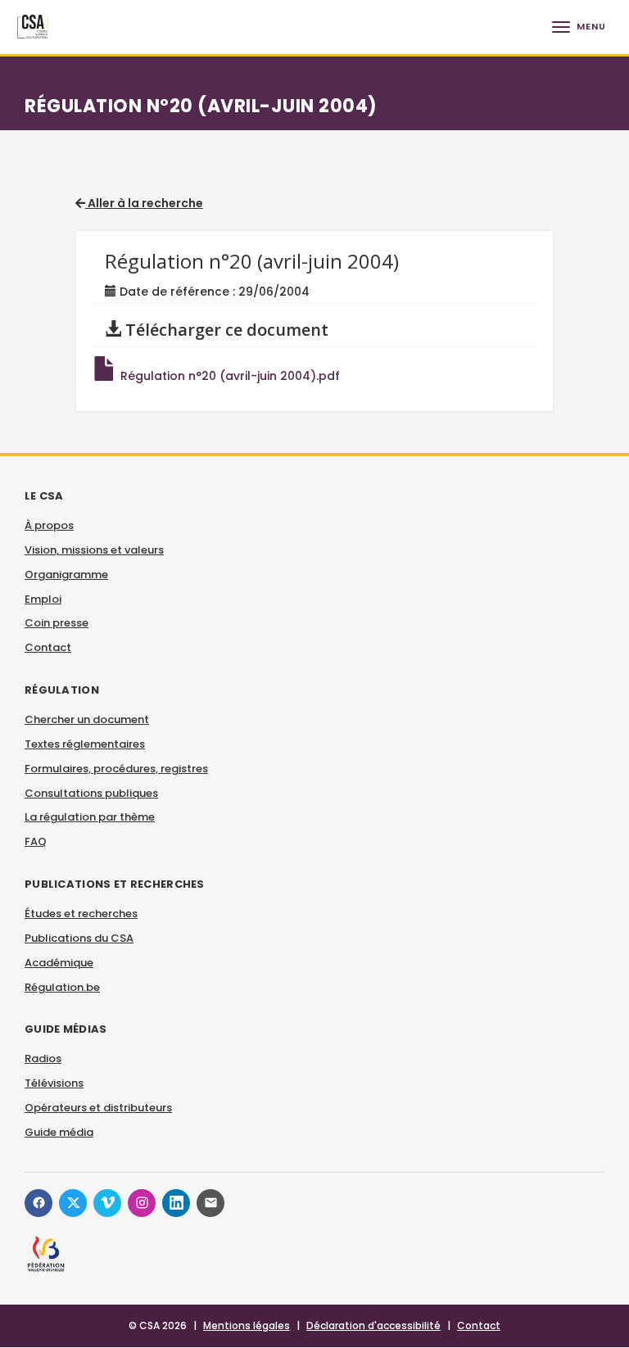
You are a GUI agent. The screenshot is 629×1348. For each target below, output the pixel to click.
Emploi (43, 599)
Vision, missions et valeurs (94, 550)
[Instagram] (142, 1203)
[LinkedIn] (176, 1203)
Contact (48, 647)
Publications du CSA (79, 938)
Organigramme (66, 574)
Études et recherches (81, 913)
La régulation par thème (90, 817)
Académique (59, 962)
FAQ (36, 841)
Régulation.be (62, 987)
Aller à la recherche (144, 203)
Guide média (59, 1132)
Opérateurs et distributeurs (98, 1107)
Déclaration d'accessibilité (373, 1325)
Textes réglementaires (85, 744)
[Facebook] (38, 1203)
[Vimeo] (107, 1203)
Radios (43, 1058)
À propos (49, 525)
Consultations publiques (91, 793)
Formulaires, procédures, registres (116, 768)
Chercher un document (87, 719)
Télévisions (54, 1083)
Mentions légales (246, 1325)
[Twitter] (73, 1203)
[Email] (210, 1203)
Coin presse (56, 623)
